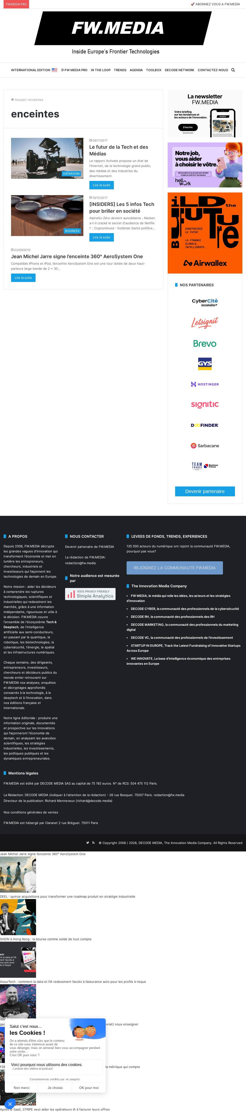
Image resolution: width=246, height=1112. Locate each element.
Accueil (20, 100)
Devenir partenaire (205, 491)
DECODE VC (140, 637)
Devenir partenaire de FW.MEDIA (89, 547)
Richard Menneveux (60, 801)
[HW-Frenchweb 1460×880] (205, 186)
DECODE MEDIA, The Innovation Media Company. (175, 843)
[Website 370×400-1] (205, 272)
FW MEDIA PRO (75, 70)
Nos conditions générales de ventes (31, 812)
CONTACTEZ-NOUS (213, 70)
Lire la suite (101, 185)
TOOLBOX (153, 70)
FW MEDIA (139, 596)
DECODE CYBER (143, 609)
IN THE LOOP (101, 70)
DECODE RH (140, 617)
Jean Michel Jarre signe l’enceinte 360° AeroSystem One (77, 256)
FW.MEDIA (32, 546)
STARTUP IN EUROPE (147, 645)
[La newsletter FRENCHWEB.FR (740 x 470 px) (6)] (205, 136)
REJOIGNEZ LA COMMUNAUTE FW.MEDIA (175, 567)
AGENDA (136, 70)
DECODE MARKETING (147, 624)
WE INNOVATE (142, 658)
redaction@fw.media (80, 563)
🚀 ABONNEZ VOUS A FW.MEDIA (215, 4)
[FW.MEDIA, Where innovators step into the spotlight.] (123, 35)
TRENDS (120, 70)
